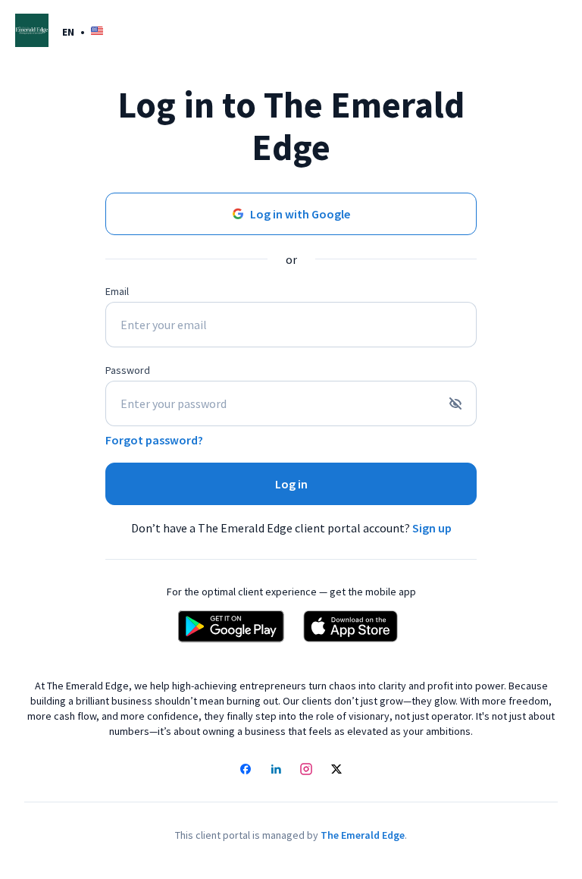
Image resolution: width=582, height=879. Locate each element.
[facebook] (245, 770)
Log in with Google (300, 213)
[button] (82, 31)
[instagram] (306, 770)
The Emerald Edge (363, 835)
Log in (291, 483)
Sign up (432, 527)
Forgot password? (154, 439)
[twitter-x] (336, 770)
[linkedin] (276, 770)
